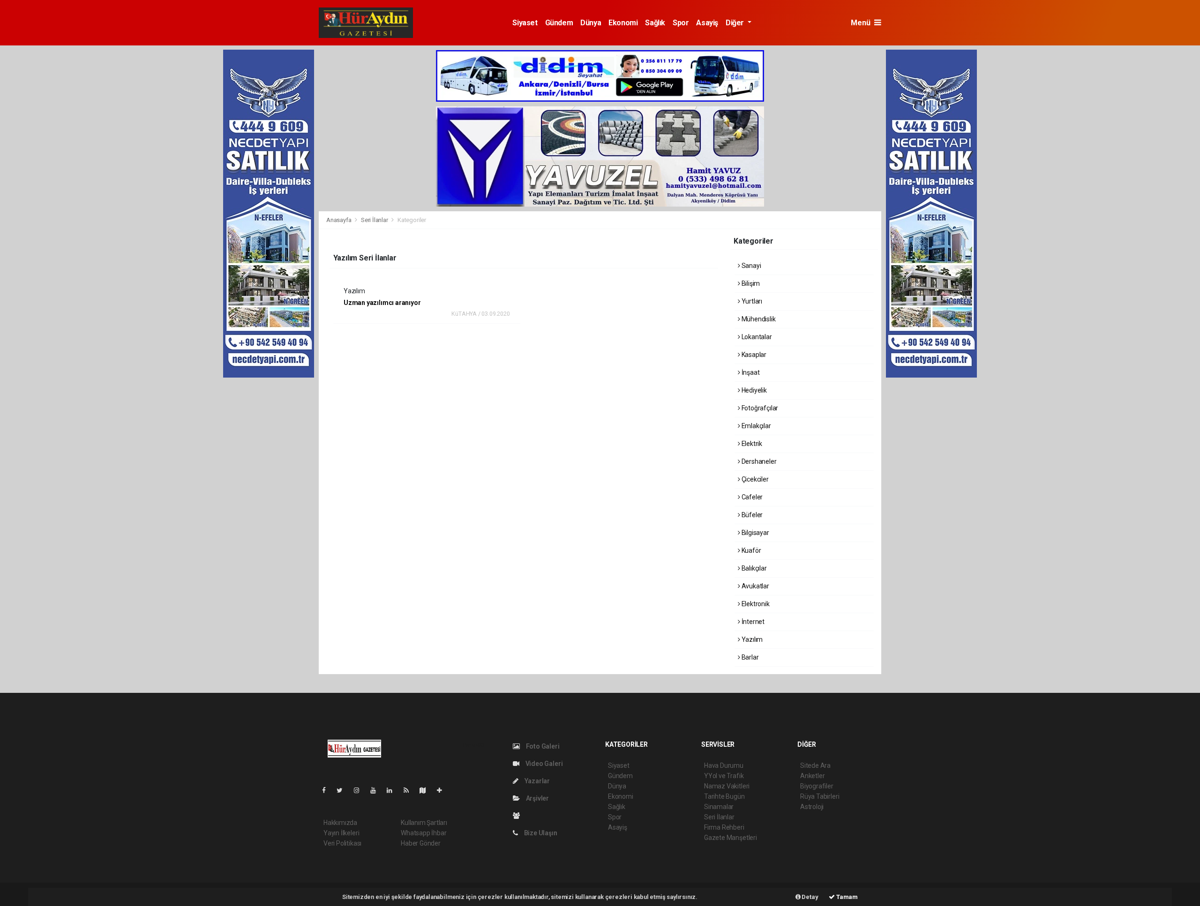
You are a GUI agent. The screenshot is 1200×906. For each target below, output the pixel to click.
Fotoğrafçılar (759, 408)
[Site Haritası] (427, 790)
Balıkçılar (753, 568)
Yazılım (751, 639)
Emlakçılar (755, 426)
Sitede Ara (815, 765)
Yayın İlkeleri (341, 833)
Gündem (559, 22)
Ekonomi (623, 22)
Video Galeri (543, 763)
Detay (809, 896)
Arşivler (537, 798)
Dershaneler (758, 461)
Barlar (749, 657)
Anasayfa (339, 219)
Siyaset (524, 22)
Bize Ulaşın (540, 833)
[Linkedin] (393, 790)
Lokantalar (756, 337)
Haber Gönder (421, 843)
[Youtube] (376, 790)
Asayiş (707, 22)
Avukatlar (754, 586)
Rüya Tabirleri (819, 796)
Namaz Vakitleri (727, 786)
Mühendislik (758, 319)
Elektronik (755, 604)
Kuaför (750, 550)
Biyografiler (816, 786)
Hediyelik (753, 390)
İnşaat (749, 372)
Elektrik (751, 443)
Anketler (812, 776)
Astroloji (812, 806)
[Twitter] (343, 790)
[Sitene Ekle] (443, 790)
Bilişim (750, 283)
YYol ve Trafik (723, 776)
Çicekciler (754, 479)
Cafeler (751, 497)
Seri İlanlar (374, 219)
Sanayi (750, 265)
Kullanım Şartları (424, 822)
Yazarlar (536, 781)
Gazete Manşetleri (730, 837)
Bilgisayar (754, 532)
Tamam (846, 896)
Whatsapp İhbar (423, 833)
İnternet (752, 621)
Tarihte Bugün (724, 796)
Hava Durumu (723, 765)
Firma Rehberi (724, 827)
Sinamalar (719, 806)
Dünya (590, 22)
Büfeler (751, 515)
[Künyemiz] (519, 815)
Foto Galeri (542, 746)
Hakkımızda (340, 822)
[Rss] (410, 790)
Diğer (736, 22)
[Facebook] (327, 790)
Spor (681, 22)
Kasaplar (753, 354)
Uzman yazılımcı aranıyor (382, 302)
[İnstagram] (360, 790)
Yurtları (751, 301)
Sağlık (655, 22)
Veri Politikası (342, 843)
